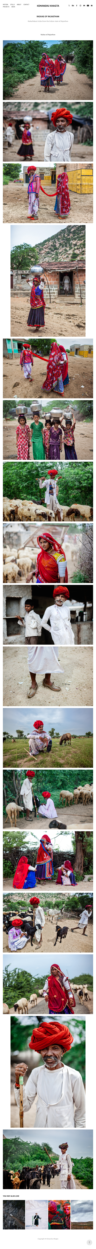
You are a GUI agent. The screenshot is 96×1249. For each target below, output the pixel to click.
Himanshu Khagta (48, 5)
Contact (26, 4)
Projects (6, 7)
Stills (12, 4)
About (19, 4)
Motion (5, 4)
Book (13, 7)
